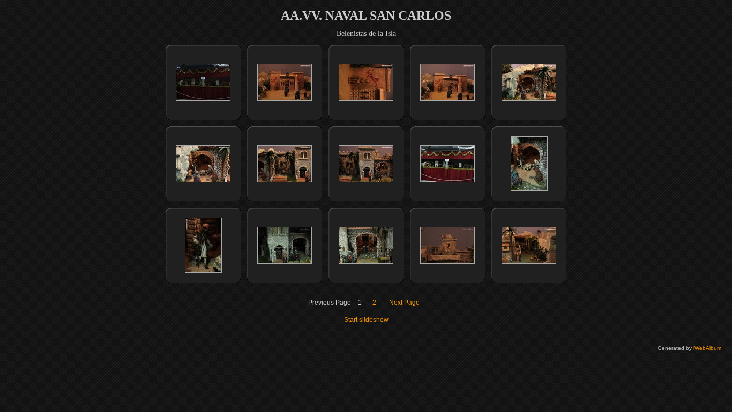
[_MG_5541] (529, 189)
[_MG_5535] (447, 98)
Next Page (404, 302)
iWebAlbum (707, 348)
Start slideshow (366, 319)
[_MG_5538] (284, 180)
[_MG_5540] (447, 180)
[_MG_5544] (366, 262)
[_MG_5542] (203, 270)
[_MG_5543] (284, 262)
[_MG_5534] (366, 98)
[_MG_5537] (203, 180)
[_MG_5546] (529, 262)
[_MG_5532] (284, 98)
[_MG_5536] (529, 98)
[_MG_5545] (447, 262)
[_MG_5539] (366, 180)
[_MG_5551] (203, 98)
